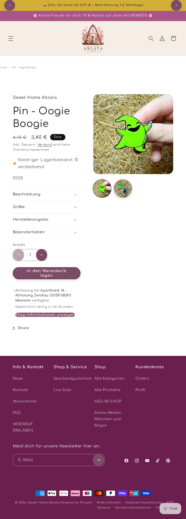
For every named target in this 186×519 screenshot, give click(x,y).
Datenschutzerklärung (143, 502)
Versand (45, 144)
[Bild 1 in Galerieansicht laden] (102, 188)
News (18, 378)
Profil (140, 390)
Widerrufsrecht (109, 502)
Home (3, 67)
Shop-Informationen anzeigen (45, 315)
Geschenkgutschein (73, 378)
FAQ (17, 413)
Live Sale (62, 390)
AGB (170, 502)
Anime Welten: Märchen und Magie (108, 419)
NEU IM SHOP (108, 401)
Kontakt (20, 390)
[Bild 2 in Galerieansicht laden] (123, 188)
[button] (10, 38)
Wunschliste (25, 401)
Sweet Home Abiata (44, 502)
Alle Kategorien (109, 378)
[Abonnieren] (98, 460)
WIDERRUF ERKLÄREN (23, 427)
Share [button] (23, 328)
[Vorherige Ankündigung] (9, 5)
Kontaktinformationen (133, 507)
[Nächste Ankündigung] (176, 5)
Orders (142, 378)
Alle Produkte (107, 390)
